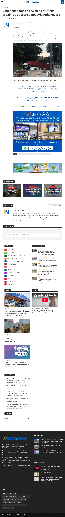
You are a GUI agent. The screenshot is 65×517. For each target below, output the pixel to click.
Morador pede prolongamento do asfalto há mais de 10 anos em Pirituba (47, 281)
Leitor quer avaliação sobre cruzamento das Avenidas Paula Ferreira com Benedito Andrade (46, 252)
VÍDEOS (11, 507)
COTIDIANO (5, 7)
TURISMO (5, 507)
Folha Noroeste (8, 18)
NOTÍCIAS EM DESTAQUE (9, 502)
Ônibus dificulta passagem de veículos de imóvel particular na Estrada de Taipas (46, 273)
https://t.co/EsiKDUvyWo (49, 97)
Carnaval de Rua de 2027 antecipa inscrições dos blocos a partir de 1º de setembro (32, 192)
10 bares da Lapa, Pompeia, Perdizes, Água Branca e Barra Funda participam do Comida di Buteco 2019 (52, 479)
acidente (20, 154)
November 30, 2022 (51, 106)
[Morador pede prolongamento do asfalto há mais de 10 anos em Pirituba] (34, 278)
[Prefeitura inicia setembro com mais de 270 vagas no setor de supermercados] (17, 326)
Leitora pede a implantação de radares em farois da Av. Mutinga (47, 259)
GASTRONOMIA (22, 499)
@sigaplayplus (33, 97)
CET (36, 154)
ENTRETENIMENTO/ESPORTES (10, 496)
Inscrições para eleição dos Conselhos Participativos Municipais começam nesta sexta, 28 (53, 192)
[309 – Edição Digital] (36, 473)
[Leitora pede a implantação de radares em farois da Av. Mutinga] (34, 258)
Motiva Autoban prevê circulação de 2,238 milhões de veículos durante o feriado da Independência (16, 313)
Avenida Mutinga (29, 154)
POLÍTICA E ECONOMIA (8, 505)
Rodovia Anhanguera (44, 154)
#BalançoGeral (33, 86)
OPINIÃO (19, 502)
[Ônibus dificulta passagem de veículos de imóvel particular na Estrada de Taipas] (34, 270)
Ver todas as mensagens (55, 205)
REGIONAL (6, 309)
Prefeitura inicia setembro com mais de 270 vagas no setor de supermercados (11, 192)
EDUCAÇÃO (13, 494)
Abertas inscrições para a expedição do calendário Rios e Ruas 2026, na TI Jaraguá (17, 399)
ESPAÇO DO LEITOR (42, 249)
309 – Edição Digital (46, 472)
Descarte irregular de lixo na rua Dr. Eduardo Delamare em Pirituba (47, 266)
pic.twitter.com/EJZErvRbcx (37, 100)
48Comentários (18, 18)
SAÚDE (24, 505)
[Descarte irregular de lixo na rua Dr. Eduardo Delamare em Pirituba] (34, 264)
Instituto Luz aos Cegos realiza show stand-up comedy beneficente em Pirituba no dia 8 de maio (52, 468)
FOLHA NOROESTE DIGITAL (9, 499)
